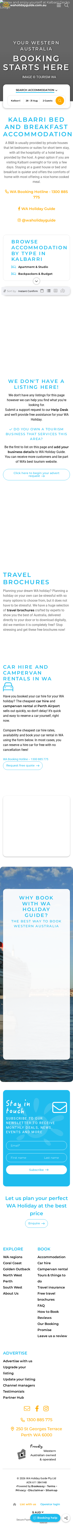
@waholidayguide (38, 220)
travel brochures (20, 610)
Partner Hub (13, 1397)
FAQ (41, 1306)
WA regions (12, 1257)
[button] (36, 90)
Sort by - (12, 291)
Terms (51, 1486)
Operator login (50, 1504)
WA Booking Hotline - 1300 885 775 (38, 194)
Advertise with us (17, 1361)
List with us (28, 1504)
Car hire (44, 1263)
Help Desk (59, 410)
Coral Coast (12, 1263)
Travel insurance (51, 1287)
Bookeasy (38, 1486)
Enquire (34, 1223)
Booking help (46, 1518)
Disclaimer (35, 1490)
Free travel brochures (46, 1296)
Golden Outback (16, 1269)
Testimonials (13, 1391)
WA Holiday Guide (37, 209)
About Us (10, 1293)
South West (12, 1287)
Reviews (45, 1318)
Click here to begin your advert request (36, 474)
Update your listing (19, 1379)
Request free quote (20, 765)
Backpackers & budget (35, 274)
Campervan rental (53, 1269)
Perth (8, 1281)
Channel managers (19, 1385)
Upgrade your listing (14, 1370)
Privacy (21, 1490)
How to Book (48, 1312)
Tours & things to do (51, 1278)
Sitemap (51, 1490)
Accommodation (51, 1257)
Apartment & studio (33, 267)
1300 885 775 (39, 1419)
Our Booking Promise (48, 1327)
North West (12, 1275)
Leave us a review (52, 1336)
